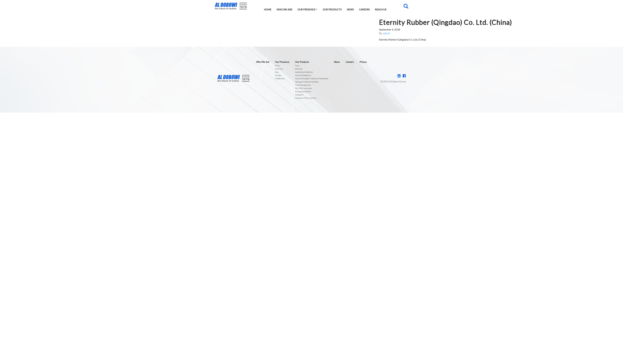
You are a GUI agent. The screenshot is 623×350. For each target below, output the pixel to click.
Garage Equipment (303, 91)
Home (267, 9)
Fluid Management (303, 85)
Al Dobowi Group (231, 6)
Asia (277, 72)
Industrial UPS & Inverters (306, 98)
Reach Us (380, 9)
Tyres (297, 65)
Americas (279, 69)
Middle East (280, 78)
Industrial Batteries (303, 75)
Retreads (298, 69)
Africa (277, 65)
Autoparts (299, 94)
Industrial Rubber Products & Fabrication (311, 78)
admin (386, 33)
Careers (364, 9)
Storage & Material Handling (306, 82)
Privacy (363, 61)
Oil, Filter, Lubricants (303, 88)
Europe (278, 75)
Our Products (332, 9)
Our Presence (307, 9)
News (350, 9)
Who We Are (284, 9)
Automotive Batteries (304, 72)
